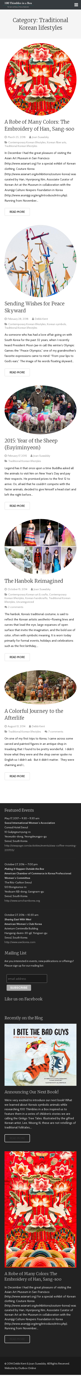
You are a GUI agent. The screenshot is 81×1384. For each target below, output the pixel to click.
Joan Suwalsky (40, 137)
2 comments (15, 607)
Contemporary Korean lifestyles (27, 142)
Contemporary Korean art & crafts (28, 594)
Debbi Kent (41, 319)
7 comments (55, 731)
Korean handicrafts (36, 598)
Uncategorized (25, 602)
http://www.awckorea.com (20, 942)
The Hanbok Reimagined (34, 581)
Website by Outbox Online (20, 1368)
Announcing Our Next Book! (32, 1092)
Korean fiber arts (56, 142)
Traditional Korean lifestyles (21, 146)
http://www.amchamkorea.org (22, 900)
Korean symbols (56, 324)
